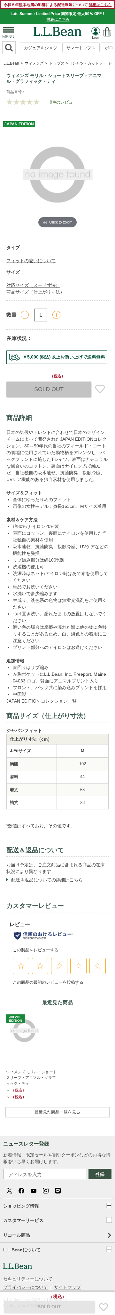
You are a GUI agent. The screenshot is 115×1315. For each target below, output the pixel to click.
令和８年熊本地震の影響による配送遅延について (58, 5)
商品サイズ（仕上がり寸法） (35, 292)
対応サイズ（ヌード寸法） (33, 285)
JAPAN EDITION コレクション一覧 (41, 701)
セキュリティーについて (27, 1278)
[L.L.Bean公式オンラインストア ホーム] (57, 30)
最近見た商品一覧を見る (57, 1112)
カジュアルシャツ (40, 47)
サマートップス (81, 47)
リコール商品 (16, 1235)
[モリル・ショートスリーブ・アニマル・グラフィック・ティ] (31, 1031)
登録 (100, 1174)
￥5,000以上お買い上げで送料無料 (64, 356)
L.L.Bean (11, 63)
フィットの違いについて (31, 260)
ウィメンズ (34, 63)
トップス (57, 63)
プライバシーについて (25, 1287)
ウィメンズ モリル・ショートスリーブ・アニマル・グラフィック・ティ (31, 1078)
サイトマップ (67, 1287)
